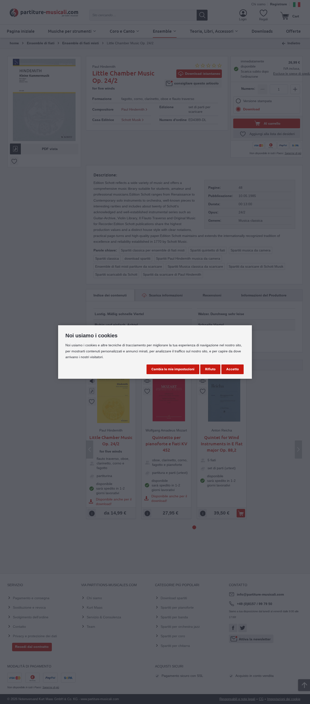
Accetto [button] (232, 369)
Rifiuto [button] (210, 369)
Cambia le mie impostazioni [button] (172, 369)
